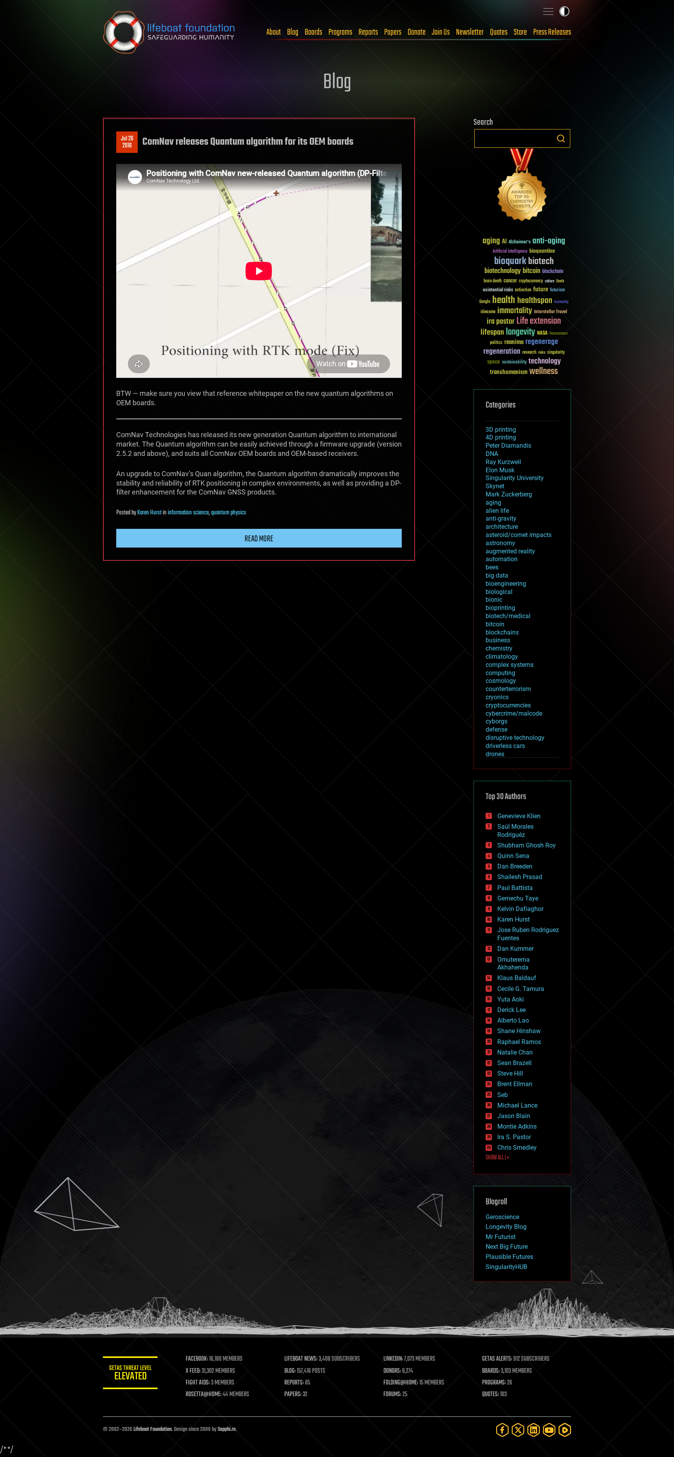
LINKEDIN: (393, 1359)
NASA (542, 333)
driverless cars (505, 746)
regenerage (541, 342)
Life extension (538, 321)
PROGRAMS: (494, 1383)
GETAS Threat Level (130, 1374)
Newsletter (470, 32)
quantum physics (228, 513)
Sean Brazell (514, 1063)
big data (497, 575)
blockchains (502, 632)
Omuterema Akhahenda (513, 963)
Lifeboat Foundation (152, 1429)
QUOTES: (490, 1395)
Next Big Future (507, 1246)
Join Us (441, 32)
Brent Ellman (514, 1084)
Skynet (495, 486)
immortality (514, 311)
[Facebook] (502, 1430)
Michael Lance (517, 1105)
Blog (292, 32)
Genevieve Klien (519, 816)
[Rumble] (565, 1430)
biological (499, 592)
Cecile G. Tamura (520, 989)
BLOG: (290, 1371)
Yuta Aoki (510, 999)
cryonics (497, 697)
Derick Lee (511, 1010)
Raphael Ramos (519, 1042)
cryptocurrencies (508, 705)
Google (484, 302)
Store (520, 32)
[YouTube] (549, 1430)
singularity (556, 352)
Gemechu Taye (517, 898)
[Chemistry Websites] (522, 187)
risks (541, 352)
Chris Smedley (517, 1147)
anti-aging (548, 241)
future (540, 289)
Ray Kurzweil (503, 462)
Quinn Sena (513, 856)
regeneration (501, 351)
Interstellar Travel (550, 312)
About (273, 32)
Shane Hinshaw (519, 1031)
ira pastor (500, 321)
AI (504, 242)
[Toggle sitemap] (548, 11)
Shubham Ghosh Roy (526, 845)
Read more (259, 539)
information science (188, 513)
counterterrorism (508, 689)
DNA (492, 453)
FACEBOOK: (197, 1359)
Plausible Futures (509, 1256)
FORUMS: (392, 1395)
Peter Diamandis (508, 445)
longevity (520, 332)
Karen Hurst (149, 513)
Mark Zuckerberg (509, 494)
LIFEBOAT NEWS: (300, 1359)
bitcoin (531, 271)
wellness (543, 372)
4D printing (501, 437)
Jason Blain (513, 1116)
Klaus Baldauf (516, 978)
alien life (497, 510)
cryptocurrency (531, 281)
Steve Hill (510, 1073)
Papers (392, 32)
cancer (510, 281)
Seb (502, 1095)
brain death (493, 281)
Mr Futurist (501, 1237)
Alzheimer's (519, 242)
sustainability (514, 362)
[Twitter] (518, 1430)
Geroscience (502, 1217)
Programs (340, 32)
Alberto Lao (513, 1020)
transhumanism (508, 372)
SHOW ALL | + (497, 1158)
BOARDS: (491, 1371)
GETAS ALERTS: (497, 1359)
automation (502, 559)
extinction (523, 290)
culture (549, 281)
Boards (313, 32)
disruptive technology (515, 737)
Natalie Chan (515, 1052)
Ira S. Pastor (514, 1137)
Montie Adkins (517, 1126)
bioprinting (500, 608)
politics (496, 343)
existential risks (498, 290)
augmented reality (510, 551)
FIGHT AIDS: (198, 1383)
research (529, 352)
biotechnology (502, 271)
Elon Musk (500, 470)
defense (496, 729)
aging (491, 241)
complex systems (510, 664)
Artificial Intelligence (510, 251)
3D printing (501, 429)
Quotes (498, 32)
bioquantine (542, 251)
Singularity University (515, 478)
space (493, 361)
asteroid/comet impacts (519, 535)
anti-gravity (501, 518)
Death (560, 281)
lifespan (492, 332)
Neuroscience (559, 334)
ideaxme (488, 312)
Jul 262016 (127, 142)
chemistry (499, 648)
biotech (541, 261)
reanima (513, 342)
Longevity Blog (506, 1226)
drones (495, 754)
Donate (417, 32)
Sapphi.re (227, 1429)
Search (561, 138)
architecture (502, 526)
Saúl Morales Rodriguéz (515, 830)
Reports (368, 32)
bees (492, 567)
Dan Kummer (515, 948)
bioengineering (506, 583)
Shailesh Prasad (519, 877)
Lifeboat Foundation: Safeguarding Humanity (169, 32)
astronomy (500, 543)
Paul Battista (515, 888)
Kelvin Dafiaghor (520, 909)
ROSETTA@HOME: (204, 1395)
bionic (494, 599)
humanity (561, 302)
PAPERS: (293, 1395)
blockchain (552, 272)
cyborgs (496, 721)
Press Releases (552, 32)
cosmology (501, 680)
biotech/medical (508, 616)
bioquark (510, 261)
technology (545, 361)
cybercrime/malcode (514, 713)
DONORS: (392, 1371)
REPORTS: (294, 1383)
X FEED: (193, 1371)
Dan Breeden (514, 866)
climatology (502, 656)
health (503, 300)
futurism (557, 290)
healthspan (534, 301)
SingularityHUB (506, 1267)
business (498, 640)
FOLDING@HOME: (400, 1383)
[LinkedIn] (533, 1430)
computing (500, 673)
